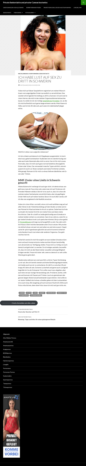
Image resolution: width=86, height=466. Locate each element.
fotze (29, 293)
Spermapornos (8, 380)
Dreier (22, 293)
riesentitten (62, 293)
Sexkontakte (7, 12)
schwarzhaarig (36, 295)
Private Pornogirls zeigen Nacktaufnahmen (57, 7)
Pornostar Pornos (9, 372)
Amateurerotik (8, 342)
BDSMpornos (7, 353)
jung (35, 293)
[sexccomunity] (11, 426)
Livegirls (5, 364)
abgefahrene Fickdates (51, 101)
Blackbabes (7, 357)
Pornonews (17, 12)
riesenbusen (51, 293)
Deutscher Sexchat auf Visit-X (28, 311)
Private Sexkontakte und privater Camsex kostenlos (25, 2)
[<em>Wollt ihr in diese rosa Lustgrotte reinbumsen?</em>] (43, 131)
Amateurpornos (8, 345)
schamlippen (24, 295)
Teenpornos (7, 383)
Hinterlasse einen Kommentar (30, 85)
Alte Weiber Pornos (9, 338)
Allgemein (6, 334)
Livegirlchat (78, 7)
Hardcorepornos (8, 361)
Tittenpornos (7, 387)
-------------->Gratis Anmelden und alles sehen (18, 303)
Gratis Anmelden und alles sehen (13, 7)
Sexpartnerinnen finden (33, 7)
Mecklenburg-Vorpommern (28, 73)
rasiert (42, 293)
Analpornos (7, 349)
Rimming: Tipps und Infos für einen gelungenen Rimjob (36, 318)
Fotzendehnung (25, 222)
